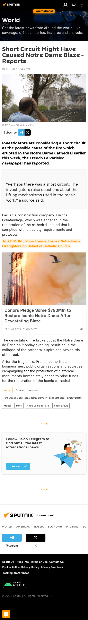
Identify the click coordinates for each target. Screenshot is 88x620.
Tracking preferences (15, 573)
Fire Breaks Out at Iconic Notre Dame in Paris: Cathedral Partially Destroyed (45, 397)
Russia (39, 526)
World (7, 390)
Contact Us (56, 562)
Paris (19, 405)
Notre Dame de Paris (38, 405)
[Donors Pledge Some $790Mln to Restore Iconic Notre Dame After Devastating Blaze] (44, 278)
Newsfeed (33, 390)
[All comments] (6, 614)
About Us (8, 562)
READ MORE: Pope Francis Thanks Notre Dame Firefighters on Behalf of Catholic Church (41, 243)
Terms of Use (39, 562)
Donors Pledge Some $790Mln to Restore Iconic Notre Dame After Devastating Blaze (38, 315)
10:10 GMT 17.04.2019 (16, 69)
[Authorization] (65, 4)
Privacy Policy (30, 567)
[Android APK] (14, 584)
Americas (23, 526)
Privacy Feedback (52, 567)
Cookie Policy (11, 567)
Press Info (22, 562)
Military (72, 526)
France (7, 405)
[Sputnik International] (12, 6)
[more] (81, 329)
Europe (20, 390)
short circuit (61, 405)
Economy (55, 526)
